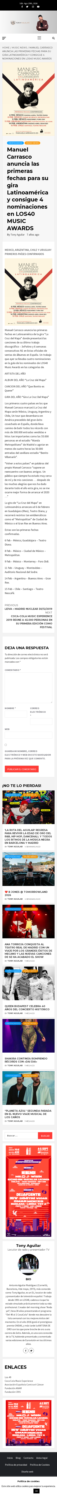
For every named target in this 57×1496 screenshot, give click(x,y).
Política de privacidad (16, 1464)
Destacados (15, 143)
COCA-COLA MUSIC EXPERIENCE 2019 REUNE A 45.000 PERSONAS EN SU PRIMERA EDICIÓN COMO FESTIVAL (29, 620)
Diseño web (27, 1471)
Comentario (13, 669)
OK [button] (36, 1491)
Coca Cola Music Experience (19, 1380)
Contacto (28, 1457)
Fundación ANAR (13, 1388)
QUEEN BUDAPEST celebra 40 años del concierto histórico (27, 1008)
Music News (32, 143)
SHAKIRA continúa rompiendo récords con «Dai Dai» (26, 1060)
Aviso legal (42, 1457)
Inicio (10, 1457)
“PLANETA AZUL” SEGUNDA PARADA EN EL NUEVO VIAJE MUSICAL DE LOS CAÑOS (28, 1114)
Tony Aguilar (17, 234)
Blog (18, 1457)
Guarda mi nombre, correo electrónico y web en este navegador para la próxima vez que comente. (28, 755)
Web (7, 729)
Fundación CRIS (13, 1391)
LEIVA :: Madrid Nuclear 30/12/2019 (28, 607)
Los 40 (8, 1377)
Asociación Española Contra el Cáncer (24, 1384)
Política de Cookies (40, 1464)
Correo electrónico (37, 712)
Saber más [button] (25, 1490)
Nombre (10, 708)
